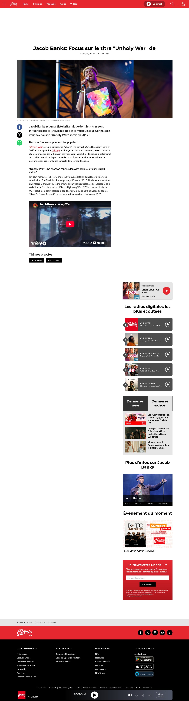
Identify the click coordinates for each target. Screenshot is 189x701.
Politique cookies (90, 688)
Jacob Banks (132, 498)
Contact (52, 688)
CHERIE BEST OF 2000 (150, 291)
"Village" (56, 150)
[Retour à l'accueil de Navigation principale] (14, 4)
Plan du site (41, 688)
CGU (77, 688)
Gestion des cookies (144, 688)
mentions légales (147, 594)
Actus (63, 4)
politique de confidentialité (134, 596)
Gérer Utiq (129, 688)
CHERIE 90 (145, 368)
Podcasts (51, 4)
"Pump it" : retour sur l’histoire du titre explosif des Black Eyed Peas (158, 432)
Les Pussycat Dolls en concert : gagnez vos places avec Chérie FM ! (159, 418)
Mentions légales (65, 688)
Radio (26, 4)
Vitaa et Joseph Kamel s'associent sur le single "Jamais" (159, 445)
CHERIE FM (145, 323)
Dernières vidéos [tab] (159, 403)
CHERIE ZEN (146, 338)
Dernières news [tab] (135, 403)
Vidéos (73, 4)
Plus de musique (161, 695)
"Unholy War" (36, 146)
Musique (37, 4)
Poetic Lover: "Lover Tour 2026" (139, 550)
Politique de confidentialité (110, 688)
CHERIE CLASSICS (148, 383)
